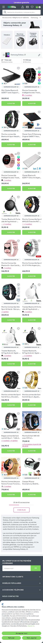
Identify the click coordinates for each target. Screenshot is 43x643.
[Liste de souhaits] (32, 7)
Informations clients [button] (12, 577)
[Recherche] (5, 12)
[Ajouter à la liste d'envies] (18, 68)
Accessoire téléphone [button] (13, 590)
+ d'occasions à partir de (31, 445)
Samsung (34, 18)
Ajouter (11, 103)
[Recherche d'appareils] (39, 55)
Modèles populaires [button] (11, 583)
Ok (36, 568)
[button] (32, 95)
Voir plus (21, 510)
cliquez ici (30, 626)
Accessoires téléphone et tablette (15, 18)
